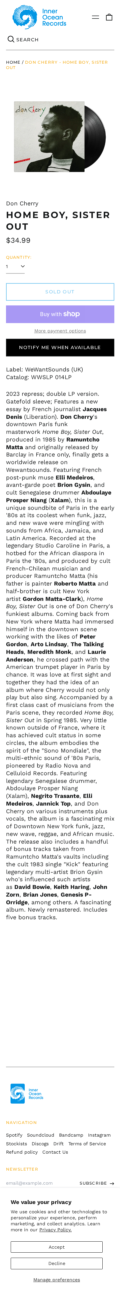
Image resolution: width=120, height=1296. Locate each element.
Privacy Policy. (55, 1229)
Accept (57, 1247)
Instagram (99, 1135)
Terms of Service (87, 1143)
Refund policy (22, 1152)
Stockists (16, 1143)
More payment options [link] (60, 330)
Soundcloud (40, 1135)
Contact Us (55, 1152)
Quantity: (19, 257)
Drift (58, 1143)
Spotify (14, 1135)
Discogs (40, 1143)
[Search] (11, 40)
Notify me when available (60, 347)
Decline (56, 1263)
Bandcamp (71, 1135)
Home (13, 62)
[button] (109, 17)
